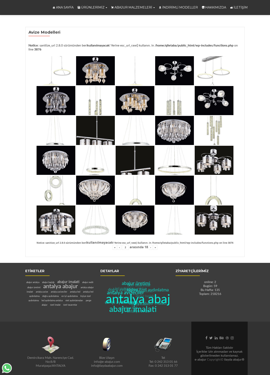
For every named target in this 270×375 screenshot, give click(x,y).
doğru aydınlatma (50, 296)
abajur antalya (32, 282)
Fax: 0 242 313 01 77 (163, 365)
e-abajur (201, 359)
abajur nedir (87, 282)
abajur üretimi (34, 287)
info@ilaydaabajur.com (107, 365)
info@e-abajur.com (107, 361)
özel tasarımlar (70, 305)
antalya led (75, 292)
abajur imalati (68, 282)
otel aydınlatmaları (74, 300)
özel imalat (55, 305)
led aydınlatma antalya (52, 300)
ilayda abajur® (234, 359)
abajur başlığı (48, 282)
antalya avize (42, 292)
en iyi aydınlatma (69, 296)
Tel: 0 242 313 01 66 (163, 361)
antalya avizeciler (59, 292)
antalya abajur (60, 286)
